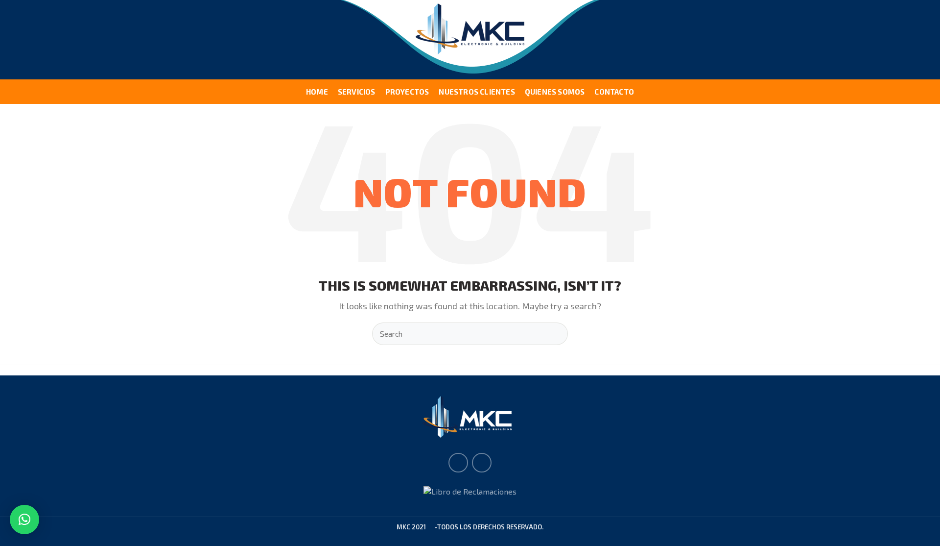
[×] (24, 519)
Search (554, 334)
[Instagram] (482, 462)
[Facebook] (458, 462)
